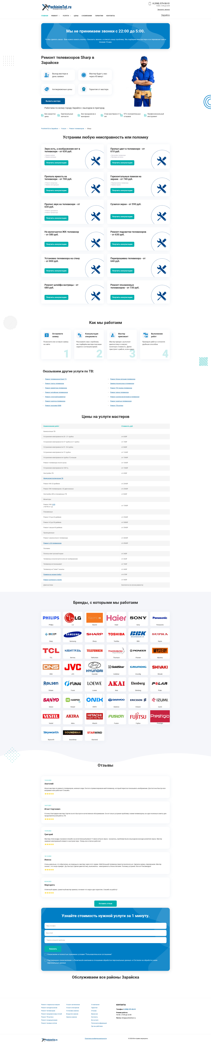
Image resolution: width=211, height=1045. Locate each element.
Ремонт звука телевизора (119, 392)
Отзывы (94, 1011)
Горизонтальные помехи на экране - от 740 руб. (125, 177)
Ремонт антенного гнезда (52, 580)
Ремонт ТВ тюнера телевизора (121, 388)
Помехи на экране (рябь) (52, 574)
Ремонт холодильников (49, 1007)
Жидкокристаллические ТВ (53, 478)
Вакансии (94, 1014)
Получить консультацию (56, 163)
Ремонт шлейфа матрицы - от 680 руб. (61, 286)
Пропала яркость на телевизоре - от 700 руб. (58, 177)
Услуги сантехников (73, 1004)
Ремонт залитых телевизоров (121, 401)
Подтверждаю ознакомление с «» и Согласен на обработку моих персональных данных (102, 961)
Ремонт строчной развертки (55, 397)
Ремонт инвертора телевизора (56, 388)
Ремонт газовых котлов (49, 1023)
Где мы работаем (97, 1026)
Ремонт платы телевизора (54, 383)
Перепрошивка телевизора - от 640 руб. (128, 259)
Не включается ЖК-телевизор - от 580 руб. (62, 233)
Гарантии (94, 1007)
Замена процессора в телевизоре (122, 383)
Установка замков (72, 1011)
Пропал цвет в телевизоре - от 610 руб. (127, 150)
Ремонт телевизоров (48, 1011)
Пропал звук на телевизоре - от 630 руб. (62, 205)
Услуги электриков (72, 1007)
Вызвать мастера (53, 101)
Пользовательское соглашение (98, 954)
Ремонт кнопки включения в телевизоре (124, 397)
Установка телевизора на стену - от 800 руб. (62, 259)
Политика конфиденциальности (96, 1038)
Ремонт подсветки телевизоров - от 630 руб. (128, 233)
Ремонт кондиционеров (49, 1020)
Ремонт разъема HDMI (53, 405)
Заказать (53, 949)
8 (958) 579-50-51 (161, 3)
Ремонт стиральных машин (50, 1004)
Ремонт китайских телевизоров (56, 392)
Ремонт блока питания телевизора (122, 379)
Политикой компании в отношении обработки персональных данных (102, 960)
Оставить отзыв (105, 904)
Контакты (94, 1017)
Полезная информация (99, 1023)
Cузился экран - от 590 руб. (125, 204)
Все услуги (94, 1020)
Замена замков (71, 1017)
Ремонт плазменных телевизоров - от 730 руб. (124, 286)
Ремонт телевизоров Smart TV (56, 379)
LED (53, 504)
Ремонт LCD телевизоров (52, 543)
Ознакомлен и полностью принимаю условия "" (79, 954)
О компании (95, 1004)
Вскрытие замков (72, 1014)
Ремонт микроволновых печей (51, 1014)
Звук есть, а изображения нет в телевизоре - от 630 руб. (62, 150)
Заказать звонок (163, 9)
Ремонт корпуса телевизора (55, 401)
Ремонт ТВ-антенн (116, 405)
